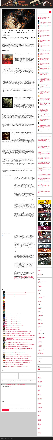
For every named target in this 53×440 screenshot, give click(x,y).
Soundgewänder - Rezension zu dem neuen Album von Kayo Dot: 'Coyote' (16, 366)
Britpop (39, 327)
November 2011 (40, 407)
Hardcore (39, 341)
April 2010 (39, 429)
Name (3, 401)
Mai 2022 (39, 389)
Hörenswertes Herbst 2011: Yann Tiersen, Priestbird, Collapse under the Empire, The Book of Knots (20, 335)
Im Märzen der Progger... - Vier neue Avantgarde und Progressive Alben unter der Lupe (18, 360)
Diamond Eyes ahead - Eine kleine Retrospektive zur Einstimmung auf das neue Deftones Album (20, 292)
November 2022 (40, 382)
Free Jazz (39, 308)
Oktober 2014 (39, 399)
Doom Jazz (39, 307)
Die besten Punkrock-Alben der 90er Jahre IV (44, 175)
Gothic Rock (40, 338)
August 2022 (39, 386)
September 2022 (40, 385)
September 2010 (40, 423)
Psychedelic (39, 330)
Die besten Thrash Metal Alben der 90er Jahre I (12, 329)
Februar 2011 (39, 419)
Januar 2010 (39, 433)
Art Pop (39, 326)
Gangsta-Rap (40, 298)
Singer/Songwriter (40, 353)
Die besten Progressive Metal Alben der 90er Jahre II (13, 319)
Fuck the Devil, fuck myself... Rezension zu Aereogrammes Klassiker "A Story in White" (18, 331)
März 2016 (39, 394)
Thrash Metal (40, 323)
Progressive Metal (31, 278)
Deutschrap (40, 297)
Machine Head (28, 276)
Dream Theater (23, 276)
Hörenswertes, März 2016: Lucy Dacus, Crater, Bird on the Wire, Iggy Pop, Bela (17, 354)
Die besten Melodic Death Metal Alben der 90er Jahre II (13, 313)
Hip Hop (39, 294)
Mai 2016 (39, 391)
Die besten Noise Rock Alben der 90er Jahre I (44, 161)
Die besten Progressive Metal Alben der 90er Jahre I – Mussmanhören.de (14, 384)
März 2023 (39, 377)
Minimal (39, 289)
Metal (27, 278)
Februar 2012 (39, 406)
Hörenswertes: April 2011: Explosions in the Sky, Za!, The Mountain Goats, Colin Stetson (18, 356)
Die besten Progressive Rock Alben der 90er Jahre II (13, 323)
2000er (39, 361)
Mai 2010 (39, 428)
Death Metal (20, 278)
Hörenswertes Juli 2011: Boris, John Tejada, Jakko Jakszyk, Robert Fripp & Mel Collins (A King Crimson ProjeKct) (45, 99)
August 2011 (39, 411)
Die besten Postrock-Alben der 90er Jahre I (11, 315)
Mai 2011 (39, 415)
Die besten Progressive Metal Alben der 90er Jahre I (13, 317)
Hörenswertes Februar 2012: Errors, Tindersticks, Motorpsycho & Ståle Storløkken (17, 333)
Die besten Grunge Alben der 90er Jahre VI (44, 185)
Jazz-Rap (39, 301)
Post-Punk (39, 346)
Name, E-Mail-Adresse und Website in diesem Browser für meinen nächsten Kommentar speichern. (17, 408)
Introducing (39, 273)
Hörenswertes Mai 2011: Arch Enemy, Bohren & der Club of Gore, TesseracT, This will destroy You (19, 344)
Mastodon (32, 276)
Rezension (4, 370)
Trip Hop (39, 354)
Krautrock (39, 342)
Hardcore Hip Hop (40, 300)
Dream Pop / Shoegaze (41, 337)
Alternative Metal (30, 277)
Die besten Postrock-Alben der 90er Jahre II (44, 157)
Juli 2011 (39, 412)
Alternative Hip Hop (41, 296)
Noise (39, 290)
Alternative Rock (40, 333)
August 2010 (39, 424)
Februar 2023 (39, 378)
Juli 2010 (39, 425)
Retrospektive (40, 274)
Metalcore (39, 319)
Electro (39, 282)
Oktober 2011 (39, 408)
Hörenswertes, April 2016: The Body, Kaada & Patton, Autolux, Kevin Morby (16, 346)
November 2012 (40, 402)
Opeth (15, 277)
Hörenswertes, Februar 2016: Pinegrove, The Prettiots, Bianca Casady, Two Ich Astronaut (18, 348)
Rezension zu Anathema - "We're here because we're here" (14, 364)
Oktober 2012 (39, 403)
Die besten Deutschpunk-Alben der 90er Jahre (44, 174)
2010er (39, 362)
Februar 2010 (39, 432)
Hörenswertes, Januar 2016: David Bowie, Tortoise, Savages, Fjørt (15, 352)
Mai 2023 (39, 374)
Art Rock (39, 334)
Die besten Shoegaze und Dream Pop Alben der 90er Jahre (14, 325)
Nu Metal (39, 320)
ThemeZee (11, 438)
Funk (38, 293)
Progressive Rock (40, 349)
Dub (38, 285)
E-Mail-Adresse (4, 403)
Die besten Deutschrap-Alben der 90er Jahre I (44, 136)
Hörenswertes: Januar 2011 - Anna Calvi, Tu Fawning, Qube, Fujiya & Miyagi (16, 358)
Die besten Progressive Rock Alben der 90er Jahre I (13, 321)
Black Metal (16, 278)
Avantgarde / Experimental (41, 281)
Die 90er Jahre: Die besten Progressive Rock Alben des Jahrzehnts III (15, 294)
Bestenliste (39, 270)
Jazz (38, 304)
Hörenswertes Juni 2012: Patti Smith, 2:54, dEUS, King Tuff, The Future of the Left (17, 342)
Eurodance (39, 286)
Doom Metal (24, 278)
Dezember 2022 (40, 381)
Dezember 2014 (40, 398)
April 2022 (39, 390)
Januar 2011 (39, 420)
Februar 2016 (39, 395)
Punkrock (39, 350)
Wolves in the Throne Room (20, 277)
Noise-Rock (40, 345)
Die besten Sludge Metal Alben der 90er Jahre (12, 327)
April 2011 (39, 416)
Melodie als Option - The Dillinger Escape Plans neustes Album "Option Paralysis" (17, 362)
